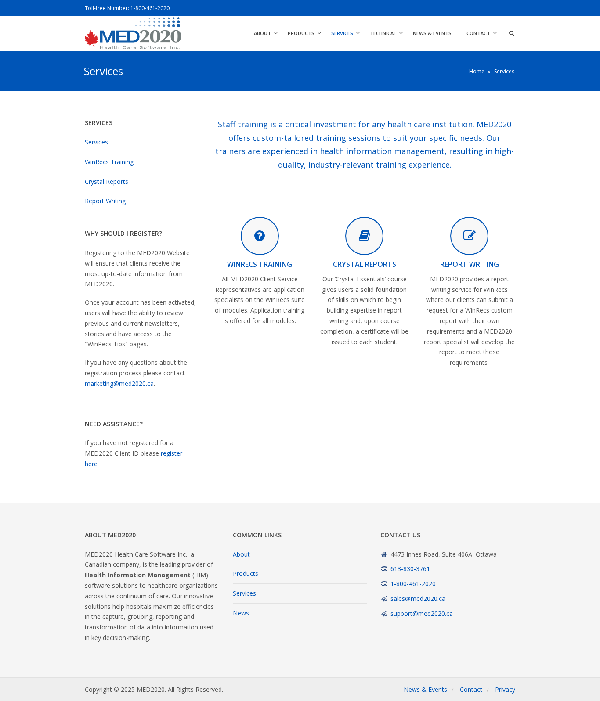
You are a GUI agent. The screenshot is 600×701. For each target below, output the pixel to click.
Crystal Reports (106, 181)
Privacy (505, 689)
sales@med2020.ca (417, 598)
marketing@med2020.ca (119, 383)
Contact (478, 33)
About (262, 33)
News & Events (432, 33)
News (241, 613)
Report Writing (105, 201)
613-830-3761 (410, 568)
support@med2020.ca (421, 613)
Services (342, 33)
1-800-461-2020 (150, 8)
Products (301, 33)
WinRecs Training (109, 162)
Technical (383, 33)
